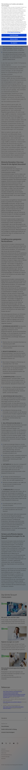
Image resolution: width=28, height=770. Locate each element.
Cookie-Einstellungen (14, 35)
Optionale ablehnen (14, 39)
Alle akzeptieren (14, 43)
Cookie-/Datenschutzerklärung (14, 32)
